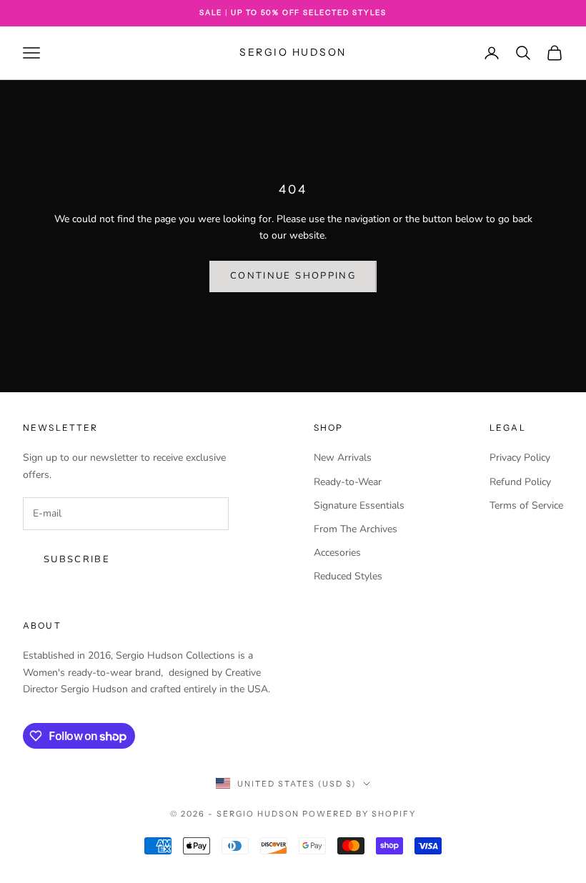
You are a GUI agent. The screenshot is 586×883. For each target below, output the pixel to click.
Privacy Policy (520, 457)
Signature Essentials (359, 505)
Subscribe (77, 559)
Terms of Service (526, 505)
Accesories (337, 552)
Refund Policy (520, 482)
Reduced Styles (348, 576)
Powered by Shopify (359, 814)
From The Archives (355, 529)
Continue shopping (293, 275)
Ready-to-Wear (348, 482)
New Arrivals (343, 457)
